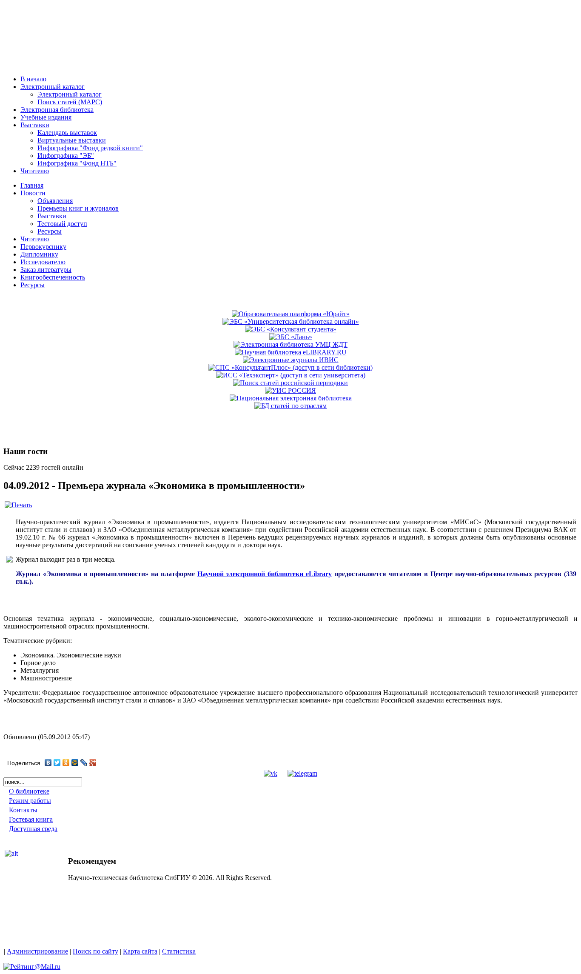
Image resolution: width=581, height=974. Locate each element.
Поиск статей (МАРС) (69, 102)
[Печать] (18, 504)
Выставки (51, 216)
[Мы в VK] (270, 773)
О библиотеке (29, 791)
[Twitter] (57, 762)
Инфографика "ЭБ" (65, 155)
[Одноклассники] (66, 762)
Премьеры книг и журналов (78, 208)
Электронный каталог (69, 94)
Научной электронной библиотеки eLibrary (264, 573)
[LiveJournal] (84, 762)
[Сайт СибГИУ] (42, 65)
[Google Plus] (92, 762)
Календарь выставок (67, 132)
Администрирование (37, 951)
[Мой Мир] (75, 762)
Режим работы (30, 800)
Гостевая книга (31, 819)
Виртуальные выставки (71, 140)
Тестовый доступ (62, 223)
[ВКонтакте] (48, 762)
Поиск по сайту (95, 951)
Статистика (179, 951)
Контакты (23, 810)
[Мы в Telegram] (302, 773)
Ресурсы (49, 231)
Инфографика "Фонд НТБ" (77, 163)
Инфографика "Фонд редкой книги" (90, 147)
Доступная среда (33, 828)
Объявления (55, 200)
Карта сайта (140, 951)
